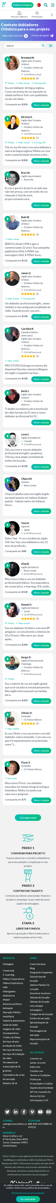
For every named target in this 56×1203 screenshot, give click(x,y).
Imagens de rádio (11, 1029)
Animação (8, 1008)
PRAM (6, 999)
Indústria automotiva (14, 1020)
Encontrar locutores (40, 993)
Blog (32, 968)
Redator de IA (10, 1083)
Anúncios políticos (12, 1003)
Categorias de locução (41, 1014)
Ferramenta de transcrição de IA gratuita (11, 1066)
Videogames (9, 991)
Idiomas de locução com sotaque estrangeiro (39, 1005)
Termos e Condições (40, 1075)
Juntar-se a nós (38, 1062)
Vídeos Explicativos (13, 983)
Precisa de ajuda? (40, 35)
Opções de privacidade (41, 1087)
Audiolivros (9, 995)
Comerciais (8, 970)
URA (5, 987)
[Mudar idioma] (38, 5)
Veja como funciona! (12, 35)
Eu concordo (28, 1199)
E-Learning (8, 974)
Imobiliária (8, 1016)
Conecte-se (36, 1058)
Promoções (37, 16)
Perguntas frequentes (41, 972)
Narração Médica (12, 1012)
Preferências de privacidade (28, 1193)
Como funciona (37, 964)
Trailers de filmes (11, 1037)
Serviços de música (12, 1049)
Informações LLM (39, 1100)
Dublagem (8, 964)
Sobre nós (35, 1066)
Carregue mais (28, 817)
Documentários (11, 1033)
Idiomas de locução (39, 997)
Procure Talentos (19, 16)
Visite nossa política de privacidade (32, 1187)
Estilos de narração (40, 1018)
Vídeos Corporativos (13, 978)
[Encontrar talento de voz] (45, 5)
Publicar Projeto (22, 5)
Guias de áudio (10, 1024)
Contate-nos (36, 1071)
